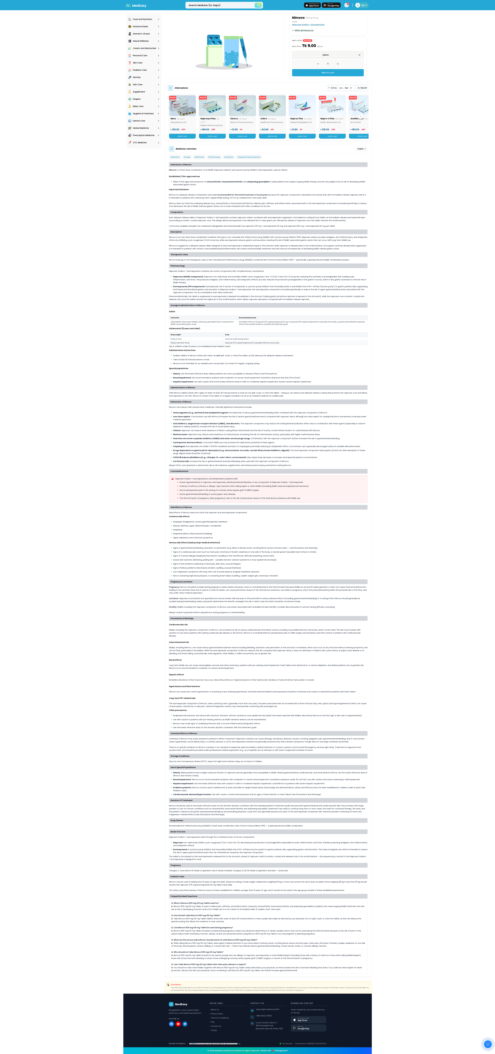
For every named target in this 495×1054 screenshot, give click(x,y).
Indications (175, 157)
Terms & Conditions (220, 1018)
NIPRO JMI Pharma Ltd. (304, 30)
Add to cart (328, 72)
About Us (215, 1009)
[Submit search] (258, 5)
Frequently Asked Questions (249, 157)
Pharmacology (214, 157)
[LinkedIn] (185, 1024)
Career (214, 1030)
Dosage (187, 157)
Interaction (228, 157)
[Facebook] (171, 1024)
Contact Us (216, 1026)
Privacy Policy (217, 1013)
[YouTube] (178, 1024)
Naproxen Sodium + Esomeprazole (308, 24)
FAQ (212, 1022)
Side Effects (199, 157)
